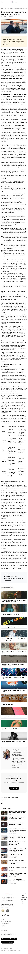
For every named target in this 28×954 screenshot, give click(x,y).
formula (21, 182)
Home (2, 8)
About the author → (16, 767)
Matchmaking (24, 899)
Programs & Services (5, 799)
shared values (10, 322)
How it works (24, 897)
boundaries (19, 502)
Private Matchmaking (6, 921)
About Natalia (15, 797)
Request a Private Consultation (9, 938)
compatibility (7, 60)
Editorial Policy (17, 950)
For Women (3, 927)
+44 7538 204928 (4, 907)
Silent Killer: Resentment (11, 576)
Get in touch (14, 788)
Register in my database (7, 942)
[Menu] (2, 2)
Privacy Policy (10, 950)
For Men (3, 925)
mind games (16, 245)
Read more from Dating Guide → (8, 588)
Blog (5, 8)
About (22, 895)
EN (1, 803)
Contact (23, 903)
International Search (5, 923)
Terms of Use (3, 950)
